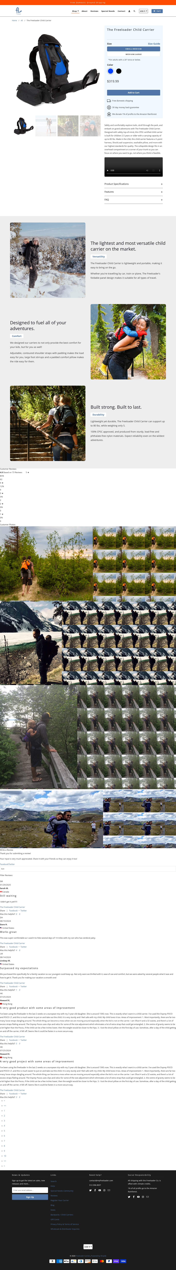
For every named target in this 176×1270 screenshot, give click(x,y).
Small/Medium (133, 49)
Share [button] (2, 910)
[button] (16, 914)
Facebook (13, 910)
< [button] (4, 1100)
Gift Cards (55, 1219)
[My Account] (129, 11)
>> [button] (5, 1161)
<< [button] (5, 1105)
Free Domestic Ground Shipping (88, 2)
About (84, 11)
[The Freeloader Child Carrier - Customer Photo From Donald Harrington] (31, 643)
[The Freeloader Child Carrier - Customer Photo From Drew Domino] (38, 736)
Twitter (23, 910)
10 (5, 1156)
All (22, 20)
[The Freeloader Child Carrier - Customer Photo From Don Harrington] (51, 818)
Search (54, 1181)
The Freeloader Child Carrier (12, 907)
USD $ (143, 10)
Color (110, 64)
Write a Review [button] (6, 850)
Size (133, 43)
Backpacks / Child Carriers (62, 1214)
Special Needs (108, 11)
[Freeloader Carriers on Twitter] (90, 1190)
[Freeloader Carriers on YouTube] (100, 1190)
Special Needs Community (62, 1191)
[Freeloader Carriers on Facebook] (95, 1190)
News (53, 1210)
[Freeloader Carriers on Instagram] (104, 1190)
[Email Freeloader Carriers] (109, 1190)
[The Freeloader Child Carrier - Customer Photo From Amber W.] (46, 563)
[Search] (135, 11)
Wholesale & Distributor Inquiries (65, 1229)
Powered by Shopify (98, 1256)
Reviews (94, 11)
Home (14, 20)
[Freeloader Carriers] (18, 10)
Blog (52, 1205)
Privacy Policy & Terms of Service (65, 1224)
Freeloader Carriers (83, 1256)
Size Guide (154, 43)
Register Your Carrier (60, 1200)
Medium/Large (134, 54)
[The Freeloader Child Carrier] (57, 69)
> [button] (4, 1166)
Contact (121, 11)
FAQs (53, 1186)
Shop (75, 10)
